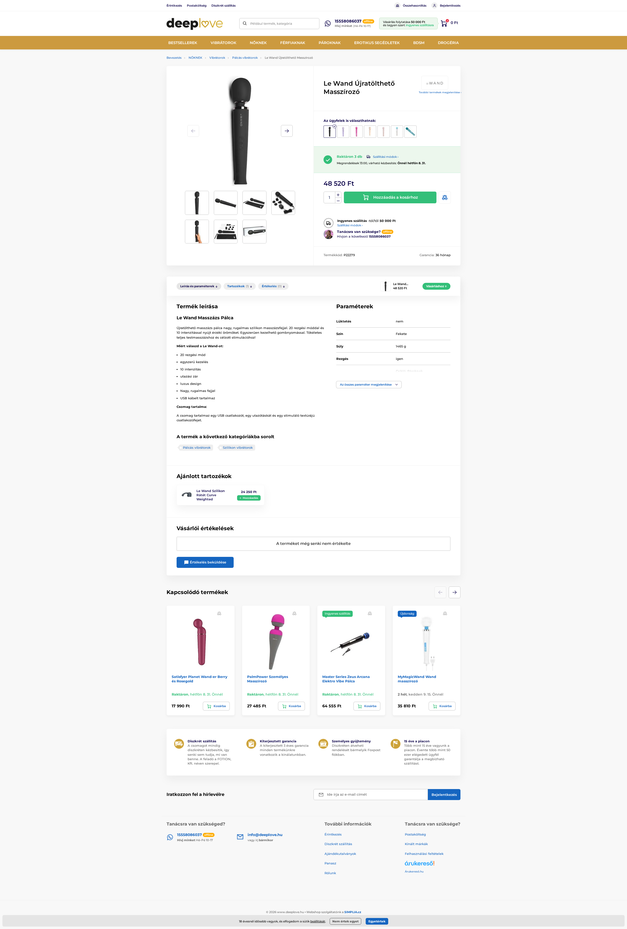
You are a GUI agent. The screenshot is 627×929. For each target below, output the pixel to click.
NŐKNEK (195, 57)
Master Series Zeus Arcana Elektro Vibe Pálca (346, 679)
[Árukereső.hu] (432, 865)
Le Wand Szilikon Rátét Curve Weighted (210, 495)
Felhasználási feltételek (424, 854)
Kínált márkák (416, 844)
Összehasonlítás (414, 5)
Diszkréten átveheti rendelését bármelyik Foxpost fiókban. (356, 750)
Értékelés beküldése (207, 562)
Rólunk (330, 873)
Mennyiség (329, 197)
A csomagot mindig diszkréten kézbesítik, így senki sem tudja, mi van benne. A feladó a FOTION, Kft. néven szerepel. (209, 754)
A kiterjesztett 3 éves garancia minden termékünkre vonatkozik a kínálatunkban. (284, 750)
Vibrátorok (217, 57)
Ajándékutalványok (340, 854)
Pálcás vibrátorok (245, 57)
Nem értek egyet (345, 921)
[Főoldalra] (195, 23)
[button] (287, 131)
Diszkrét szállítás (223, 5)
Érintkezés (174, 5)
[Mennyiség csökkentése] (338, 200)
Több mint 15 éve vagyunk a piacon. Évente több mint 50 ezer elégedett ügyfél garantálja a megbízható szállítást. (427, 754)
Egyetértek (377, 921)
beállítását (317, 921)
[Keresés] (244, 23)
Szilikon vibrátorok (238, 447)
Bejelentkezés (450, 5)
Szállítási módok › (385, 157)
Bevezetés (174, 57)
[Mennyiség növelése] (338, 195)
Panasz (330, 863)
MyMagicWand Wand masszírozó (417, 679)
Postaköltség (196, 5)
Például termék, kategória (271, 23)
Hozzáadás (250, 498)
